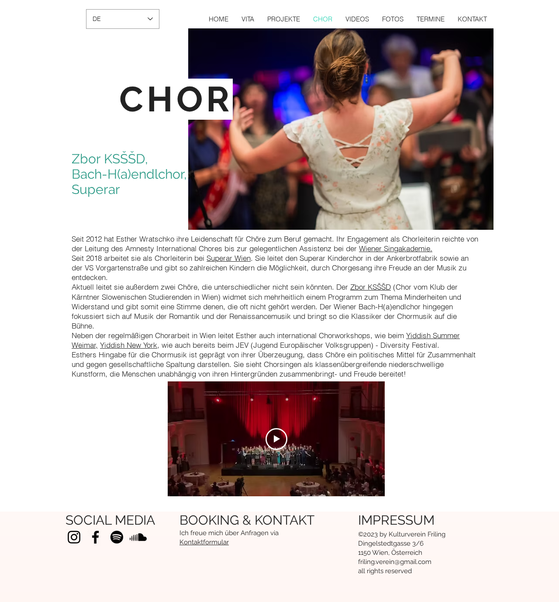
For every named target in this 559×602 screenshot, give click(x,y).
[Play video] (276, 439)
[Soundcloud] (138, 537)
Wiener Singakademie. (395, 248)
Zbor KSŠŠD (370, 286)
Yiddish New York (128, 344)
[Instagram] (74, 537)
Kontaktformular (204, 542)
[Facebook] (95, 537)
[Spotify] (116, 537)
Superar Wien (229, 258)
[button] (284, 19)
